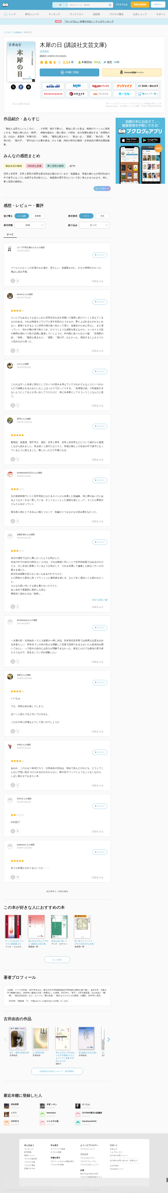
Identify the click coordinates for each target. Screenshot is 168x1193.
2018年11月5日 (24, 476)
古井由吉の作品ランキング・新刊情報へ (57, 1071)
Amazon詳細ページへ (134, 72)
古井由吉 (44, 51)
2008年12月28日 (24, 678)
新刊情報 (27, 1152)
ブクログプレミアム (88, 1161)
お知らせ (113, 1149)
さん (28, 247)
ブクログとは (121, 4)
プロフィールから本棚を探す (62, 1161)
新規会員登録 (140, 4)
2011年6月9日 (23, 623)
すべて (10, 234)
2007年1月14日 (24, 748)
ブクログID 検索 (57, 1165)
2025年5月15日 (24, 367)
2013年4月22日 (24, 802)
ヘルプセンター (116, 1152)
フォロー (100, 255)
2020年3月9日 (23, 251)
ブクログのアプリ (87, 1158)
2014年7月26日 (24, 297)
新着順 (38, 216)
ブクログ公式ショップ (89, 1165)
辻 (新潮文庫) (38, 1053)
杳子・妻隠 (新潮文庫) (19, 1053)
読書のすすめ (29, 1168)
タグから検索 (56, 1152)
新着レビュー (29, 1155)
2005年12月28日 (24, 848)
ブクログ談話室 (30, 1159)
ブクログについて (87, 1149)
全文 (102, 216)
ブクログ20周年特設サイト (91, 1177)
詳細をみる (97, 281)
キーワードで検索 (58, 1149)
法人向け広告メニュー (119, 1155)
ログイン (158, 4)
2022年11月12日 (24, 422)
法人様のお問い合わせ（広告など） (124, 1160)
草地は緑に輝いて (59, 941)
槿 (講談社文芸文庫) (87, 1053)
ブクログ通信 (29, 1165)
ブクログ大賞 (29, 1162)
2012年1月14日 (24, 538)
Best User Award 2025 (89, 1174)
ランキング (28, 1149)
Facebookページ (116, 1169)
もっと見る (101, 188)
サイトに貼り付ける (21, 103)
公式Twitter (114, 1166)
